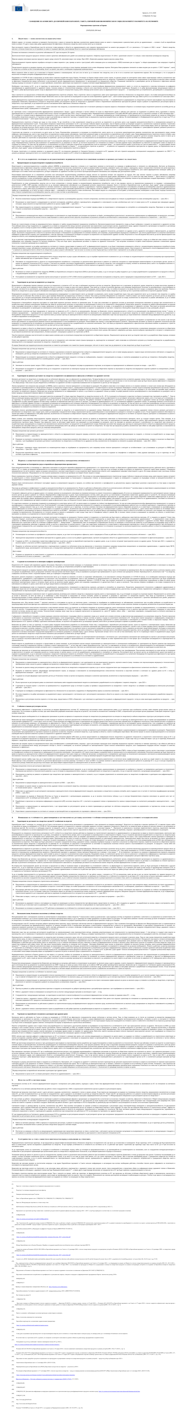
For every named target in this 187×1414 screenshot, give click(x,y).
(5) (12, 1200)
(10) (13, 1221)
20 (115, 240)
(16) (13, 1247)
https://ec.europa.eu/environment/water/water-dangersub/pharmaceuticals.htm (119, 1391)
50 (108, 1095)
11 (76, 145)
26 (40, 475)
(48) (13, 1389)
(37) (13, 1339)
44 (79, 916)
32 (151, 518)
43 (117, 851)
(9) (12, 1217)
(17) (13, 1252)
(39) (13, 1350)
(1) (12, 1184)
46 (12, 947)
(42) (13, 1364)
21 (12, 249)
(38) (13, 1346)
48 (92, 949)
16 (154, 176)
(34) (13, 1327)
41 (26, 824)
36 (74, 583)
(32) (13, 1319)
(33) (13, 1323)
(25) (13, 1289)
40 (21, 729)
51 (159, 1095)
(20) (13, 1268)
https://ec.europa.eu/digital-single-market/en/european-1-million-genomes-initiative (37, 1344)
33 (59, 522)
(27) (13, 1297)
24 (150, 344)
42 (111, 827)
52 (71, 1169)
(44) (13, 1373)
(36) (13, 1335)
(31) (13, 1315)
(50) (13, 1397)
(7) (12, 1208)
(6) (12, 1204)
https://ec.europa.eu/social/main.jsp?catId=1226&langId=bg (32, 1219)
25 (168, 395)
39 (69, 645)
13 (54, 147)
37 (40, 602)
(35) (13, 1331)
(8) (12, 1212)
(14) (13, 1239)
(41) (13, 1360)
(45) (13, 1377)
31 (67, 510)
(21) (13, 1272)
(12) (13, 1230)
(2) (12, 1188)
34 (71, 522)
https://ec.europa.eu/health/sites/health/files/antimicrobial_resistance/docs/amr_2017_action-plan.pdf (43, 1237)
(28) (13, 1301)
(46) (13, 1381)
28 (127, 499)
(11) (13, 1226)
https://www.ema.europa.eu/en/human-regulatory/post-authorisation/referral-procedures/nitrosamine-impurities (46, 1375)
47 (51, 947)
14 (86, 147)
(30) (13, 1311)
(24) (13, 1284)
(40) (13, 1356)
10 (157, 144)
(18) (13, 1257)
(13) (13, 1234)
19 (82, 206)
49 (149, 949)
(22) (13, 1276)
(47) (13, 1385)
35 (165, 571)
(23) (13, 1280)
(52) (13, 1405)
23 (167, 310)
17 (22, 186)
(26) (13, 1293)
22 (74, 249)
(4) (12, 1196)
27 (131, 487)
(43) (13, 1368)
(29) (13, 1307)
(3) (12, 1192)
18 (108, 188)
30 (138, 508)
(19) (13, 1261)
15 (172, 150)
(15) (13, 1243)
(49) (13, 1393)
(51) (13, 1401)
